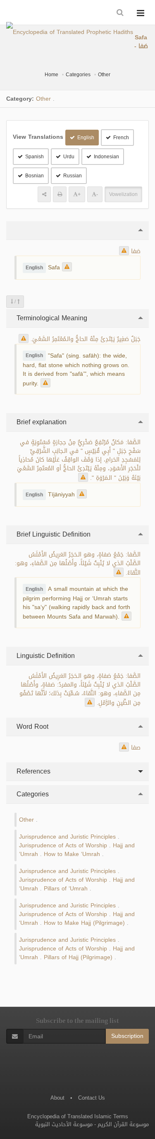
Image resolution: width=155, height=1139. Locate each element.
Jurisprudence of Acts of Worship (63, 845)
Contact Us (91, 1098)
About (57, 1098)
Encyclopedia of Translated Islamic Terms (77, 1116)
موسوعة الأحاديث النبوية (64, 1124)
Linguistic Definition (44, 655)
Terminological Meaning (50, 318)
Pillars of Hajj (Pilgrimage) (78, 957)
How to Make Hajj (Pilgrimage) (84, 923)
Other (104, 74)
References (32, 771)
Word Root (31, 726)
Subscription (127, 1036)
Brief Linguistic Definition (52, 534)
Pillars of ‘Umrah (66, 888)
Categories (78, 74)
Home (51, 74)
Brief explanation (40, 422)
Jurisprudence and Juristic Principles (67, 836)
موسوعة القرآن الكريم (123, 1124)
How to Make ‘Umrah (72, 854)
